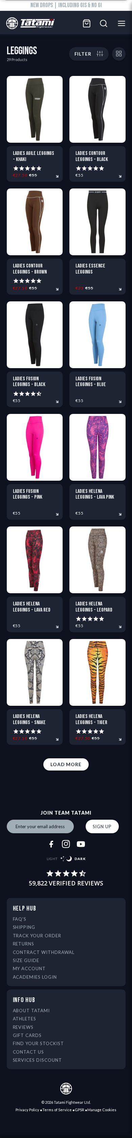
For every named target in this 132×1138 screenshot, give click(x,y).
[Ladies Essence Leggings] (97, 221)
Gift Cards (27, 1035)
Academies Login (35, 977)
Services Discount (37, 1060)
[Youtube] (81, 844)
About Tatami (31, 1010)
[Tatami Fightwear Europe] (28, 24)
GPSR (79, 1109)
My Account (29, 968)
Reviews (23, 1027)
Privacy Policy (27, 1109)
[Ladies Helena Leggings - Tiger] (97, 672)
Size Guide (26, 960)
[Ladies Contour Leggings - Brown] (35, 221)
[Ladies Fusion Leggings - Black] (35, 334)
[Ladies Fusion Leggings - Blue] (97, 334)
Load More (66, 764)
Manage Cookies (101, 1109)
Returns (24, 943)
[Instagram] (66, 844)
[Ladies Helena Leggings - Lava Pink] (97, 447)
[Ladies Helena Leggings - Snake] (35, 672)
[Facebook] (51, 844)
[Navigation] (123, 23)
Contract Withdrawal (44, 952)
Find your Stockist (38, 1043)
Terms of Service (57, 1109)
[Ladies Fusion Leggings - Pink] (35, 447)
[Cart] (86, 23)
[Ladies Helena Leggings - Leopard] (97, 559)
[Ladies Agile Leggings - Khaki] (35, 109)
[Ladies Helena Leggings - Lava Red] (35, 559)
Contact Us (28, 1052)
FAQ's (20, 919)
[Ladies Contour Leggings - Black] (97, 109)
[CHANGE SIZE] (119, 54)
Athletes (25, 1018)
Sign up (102, 826)
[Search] (103, 23)
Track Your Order (37, 935)
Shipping (24, 927)
